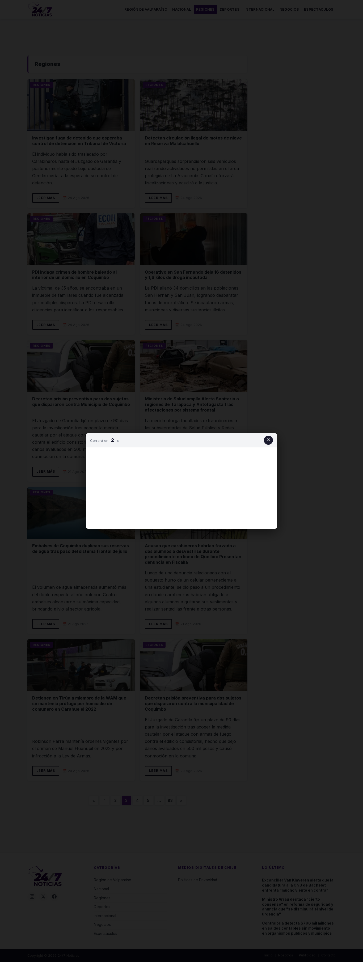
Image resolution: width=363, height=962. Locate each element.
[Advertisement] (181, 487)
